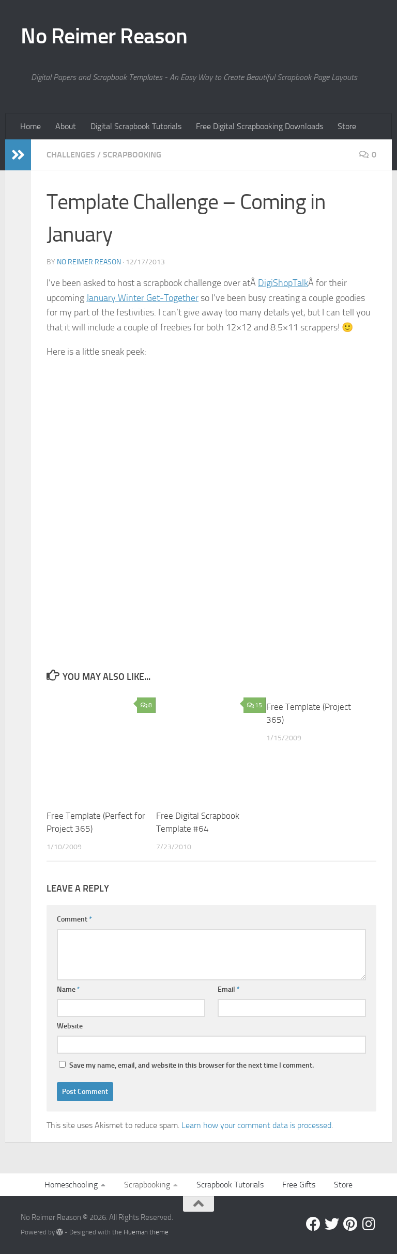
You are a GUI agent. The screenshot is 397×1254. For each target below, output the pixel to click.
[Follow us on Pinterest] (350, 1224)
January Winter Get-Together (142, 298)
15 (258, 705)
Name (68, 989)
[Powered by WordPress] (59, 1232)
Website (70, 1026)
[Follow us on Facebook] (313, 1224)
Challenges (71, 155)
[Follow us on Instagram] (369, 1224)
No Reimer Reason (104, 36)
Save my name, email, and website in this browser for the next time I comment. (191, 1065)
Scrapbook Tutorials (230, 1184)
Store (347, 126)
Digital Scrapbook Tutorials (135, 126)
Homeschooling (71, 1184)
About (65, 126)
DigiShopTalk (283, 283)
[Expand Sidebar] (18, 154)
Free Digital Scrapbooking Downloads (259, 126)
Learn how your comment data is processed (256, 1125)
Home (30, 126)
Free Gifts (298, 1184)
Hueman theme (146, 1232)
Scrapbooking (132, 155)
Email (229, 989)
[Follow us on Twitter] (332, 1224)
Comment (74, 919)
